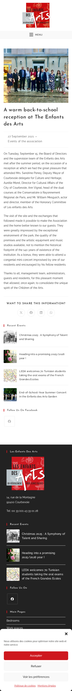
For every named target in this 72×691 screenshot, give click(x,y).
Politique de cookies (25, 685)
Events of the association (25, 141)
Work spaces (15, 628)
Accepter (36, 655)
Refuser (36, 666)
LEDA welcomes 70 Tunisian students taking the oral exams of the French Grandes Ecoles (42, 375)
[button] (66, 634)
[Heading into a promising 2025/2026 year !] (10, 356)
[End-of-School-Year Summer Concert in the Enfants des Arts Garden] (10, 394)
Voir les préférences (36, 677)
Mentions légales (47, 685)
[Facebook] (9, 421)
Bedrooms (13, 620)
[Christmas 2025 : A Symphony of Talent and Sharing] (10, 337)
